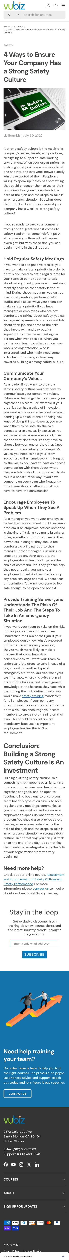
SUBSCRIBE (34, 954)
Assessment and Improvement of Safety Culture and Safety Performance (34, 879)
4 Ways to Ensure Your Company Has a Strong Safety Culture (34, 31)
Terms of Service (32, 1251)
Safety (8, 45)
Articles (18, 26)
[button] (55, 5)
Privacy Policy (11, 1251)
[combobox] (34, 15)
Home (7, 26)
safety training (33, 696)
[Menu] (63, 5)
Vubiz (16, 1244)
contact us (41, 888)
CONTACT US (17, 1094)
